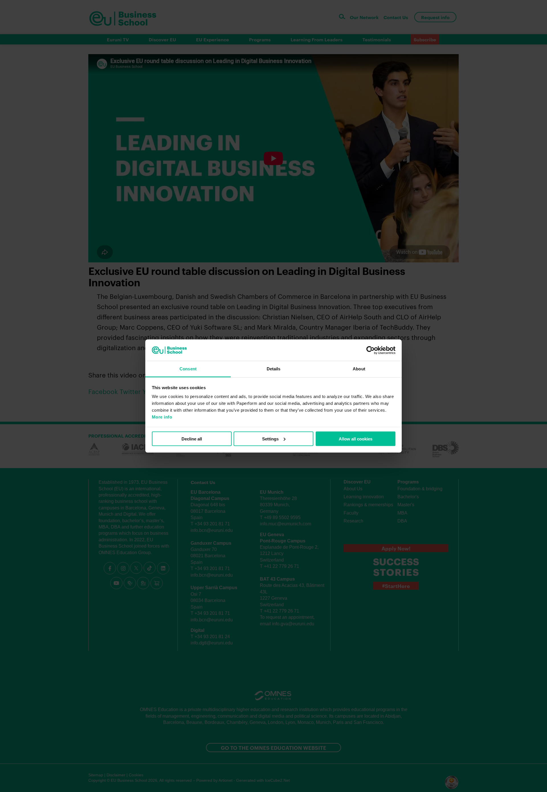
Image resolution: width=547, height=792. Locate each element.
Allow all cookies (355, 438)
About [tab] (359, 368)
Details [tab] (274, 368)
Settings (270, 438)
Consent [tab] (188, 368)
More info (162, 417)
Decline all (191, 438)
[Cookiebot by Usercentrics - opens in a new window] (370, 350)
